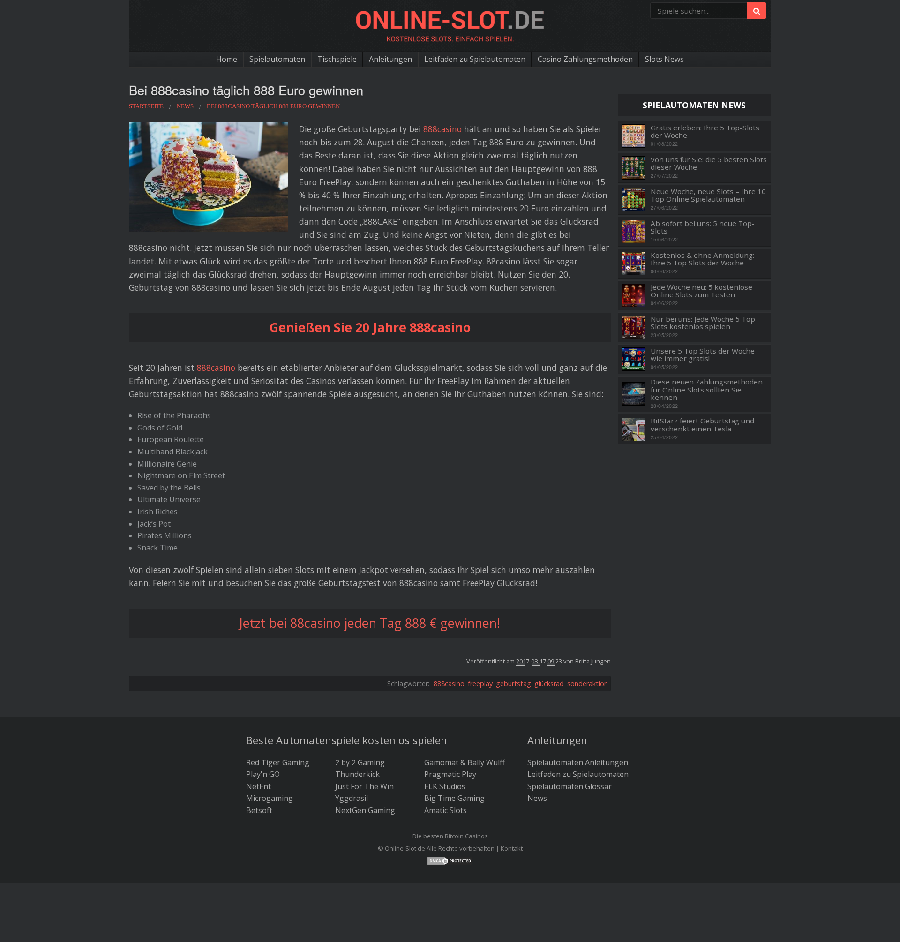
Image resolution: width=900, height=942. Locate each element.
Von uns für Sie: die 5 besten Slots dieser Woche (709, 163)
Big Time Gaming (454, 798)
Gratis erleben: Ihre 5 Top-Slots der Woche (705, 131)
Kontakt (512, 848)
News (537, 798)
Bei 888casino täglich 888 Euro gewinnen (246, 90)
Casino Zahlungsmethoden (585, 59)
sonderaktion (587, 683)
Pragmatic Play (450, 774)
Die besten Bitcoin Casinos (450, 836)
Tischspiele (337, 59)
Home (226, 59)
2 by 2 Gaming (360, 762)
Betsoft (259, 810)
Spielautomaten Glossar (569, 786)
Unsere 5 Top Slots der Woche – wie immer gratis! (705, 354)
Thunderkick (357, 774)
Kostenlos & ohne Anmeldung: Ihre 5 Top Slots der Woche (702, 259)
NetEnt (258, 786)
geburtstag (513, 683)
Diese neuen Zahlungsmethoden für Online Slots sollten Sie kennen (707, 389)
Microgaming (269, 798)
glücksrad (549, 683)
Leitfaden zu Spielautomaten (474, 59)
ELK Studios (444, 786)
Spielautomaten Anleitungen (577, 762)
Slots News (664, 59)
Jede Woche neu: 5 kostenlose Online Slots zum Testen (701, 291)
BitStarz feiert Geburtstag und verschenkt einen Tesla (702, 424)
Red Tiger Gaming (277, 762)
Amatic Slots (445, 810)
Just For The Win (364, 786)
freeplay (480, 683)
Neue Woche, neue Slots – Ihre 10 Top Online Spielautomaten (708, 195)
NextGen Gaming (365, 810)
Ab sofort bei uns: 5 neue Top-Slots (703, 227)
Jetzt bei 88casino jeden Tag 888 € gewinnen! (370, 623)
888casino (442, 129)
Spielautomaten (277, 59)
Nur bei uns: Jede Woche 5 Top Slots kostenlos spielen (703, 323)
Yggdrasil (351, 798)
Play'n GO (263, 774)
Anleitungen (390, 59)
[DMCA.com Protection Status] (450, 860)
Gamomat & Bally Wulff (464, 762)
